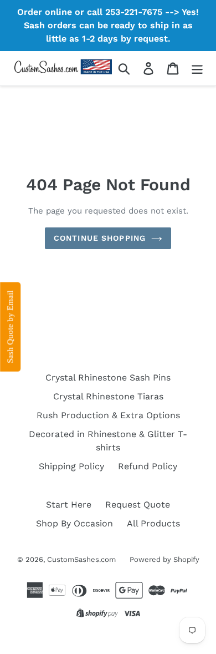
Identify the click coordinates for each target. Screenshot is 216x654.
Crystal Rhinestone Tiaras (108, 396)
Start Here (68, 504)
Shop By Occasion (74, 523)
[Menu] (197, 68)
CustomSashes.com (81, 559)
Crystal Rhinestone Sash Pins (108, 377)
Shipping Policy (71, 466)
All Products (153, 523)
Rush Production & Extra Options (108, 415)
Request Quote (137, 504)
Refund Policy (147, 466)
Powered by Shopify (164, 559)
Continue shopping (100, 238)
